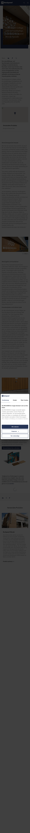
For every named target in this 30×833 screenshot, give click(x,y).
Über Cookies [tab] (24, 400)
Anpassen (14, 431)
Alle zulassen (15, 426)
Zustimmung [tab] (5, 400)
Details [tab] (15, 400)
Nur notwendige (15, 436)
